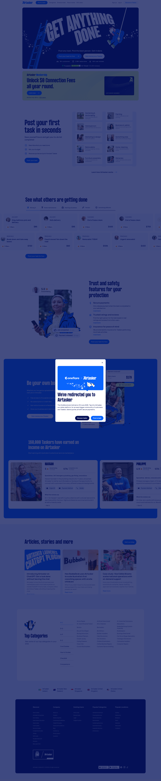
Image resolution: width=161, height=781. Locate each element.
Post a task (97, 418)
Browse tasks (82, 418)
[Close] (102, 362)
